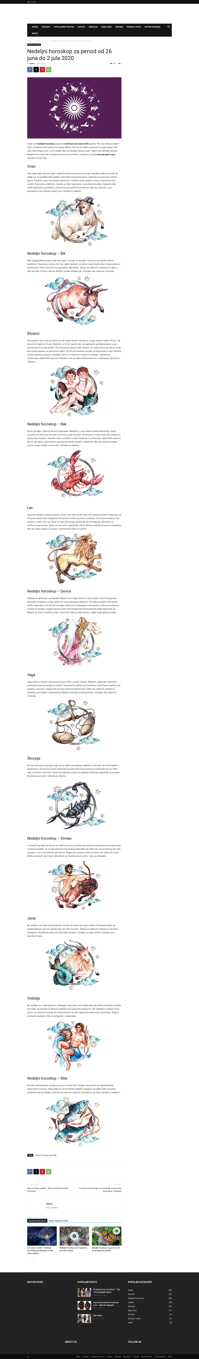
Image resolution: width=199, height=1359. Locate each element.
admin (32, 63)
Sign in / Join (31, 2)
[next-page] (33, 1258)
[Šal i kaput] (84, 1318)
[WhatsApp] (48, 69)
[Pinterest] (42, 69)
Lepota (81, 27)
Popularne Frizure (64, 27)
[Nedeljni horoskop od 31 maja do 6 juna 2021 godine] (74, 1236)
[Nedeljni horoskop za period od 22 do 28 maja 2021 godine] (106, 1236)
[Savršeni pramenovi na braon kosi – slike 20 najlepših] (84, 1305)
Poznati (46, 27)
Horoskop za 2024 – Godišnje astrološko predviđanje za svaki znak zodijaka (40, 1250)
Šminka (119, 27)
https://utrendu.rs (52, 1208)
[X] (36, 69)
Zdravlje (93, 27)
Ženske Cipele (134, 27)
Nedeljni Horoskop (41, 41)
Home (29, 41)
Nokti (35, 33)
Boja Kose (107, 27)
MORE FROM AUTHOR (58, 1221)
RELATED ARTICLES (37, 1221)
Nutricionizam (152, 27)
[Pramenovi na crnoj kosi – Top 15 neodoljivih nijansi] (84, 1292)
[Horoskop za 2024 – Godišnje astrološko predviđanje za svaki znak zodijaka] (42, 1236)
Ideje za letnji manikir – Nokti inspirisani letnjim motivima (48, 1189)
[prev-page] (29, 1258)
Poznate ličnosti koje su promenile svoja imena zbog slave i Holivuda (100, 1189)
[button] (168, 27)
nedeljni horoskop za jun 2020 (45, 1155)
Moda (35, 27)
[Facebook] (30, 69)
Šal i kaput (97, 1315)
